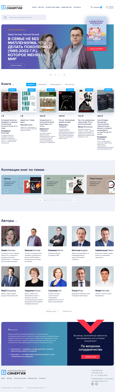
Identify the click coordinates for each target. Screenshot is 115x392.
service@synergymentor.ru (99, 381)
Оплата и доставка (53, 7)
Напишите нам (90, 357)
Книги (34, 7)
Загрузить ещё (51, 311)
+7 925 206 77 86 (96, 373)
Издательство (66, 7)
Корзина (98, 7)
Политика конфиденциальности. (36, 387)
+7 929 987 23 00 (96, 370)
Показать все (67, 311)
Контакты (77, 7)
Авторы (41, 7)
